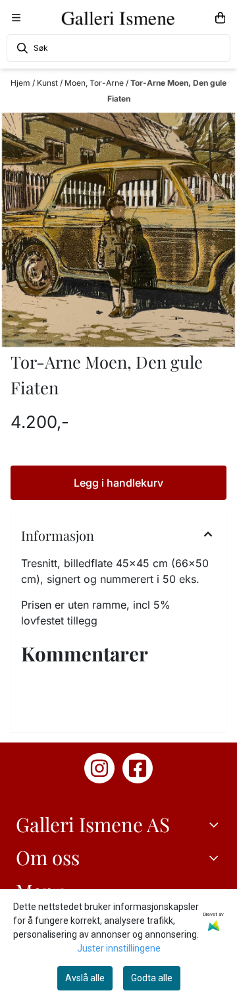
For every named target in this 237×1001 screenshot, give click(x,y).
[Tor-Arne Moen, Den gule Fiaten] (118, 230)
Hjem (21, 83)
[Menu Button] (16, 17)
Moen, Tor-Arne (95, 83)
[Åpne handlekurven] (220, 18)
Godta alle (151, 978)
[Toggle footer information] (215, 824)
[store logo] (118, 17)
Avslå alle (85, 978)
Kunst (48, 83)
